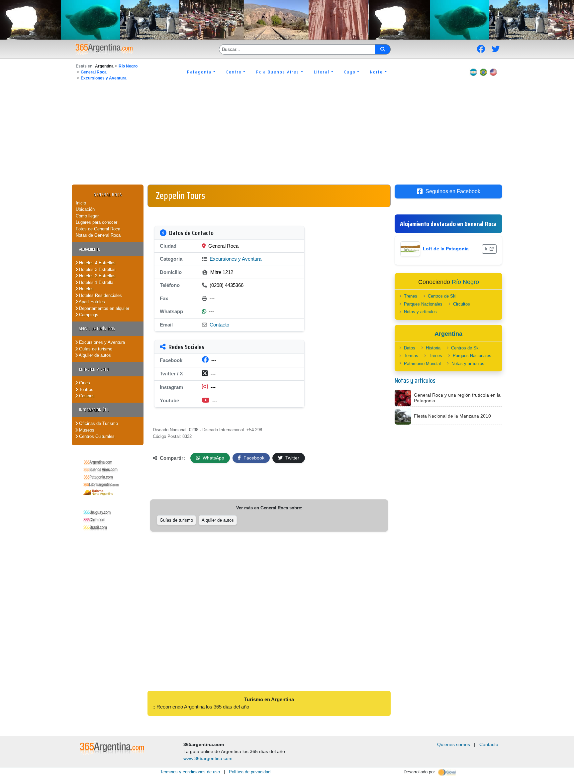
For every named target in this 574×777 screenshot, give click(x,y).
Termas (411, 355)
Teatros (85, 389)
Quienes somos (453, 744)
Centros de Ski (442, 296)
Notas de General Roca (98, 235)
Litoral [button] (322, 71)
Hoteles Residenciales (100, 295)
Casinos (86, 395)
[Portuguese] (483, 72)
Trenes (410, 296)
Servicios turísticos (97, 328)
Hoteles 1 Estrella (95, 282)
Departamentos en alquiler (103, 308)
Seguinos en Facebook (453, 191)
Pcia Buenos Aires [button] (277, 71)
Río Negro (128, 66)
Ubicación (85, 209)
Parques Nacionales (423, 304)
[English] (493, 72)
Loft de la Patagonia (446, 248)
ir (486, 249)
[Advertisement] (287, 134)
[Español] (473, 72)
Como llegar (87, 215)
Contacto (219, 324)
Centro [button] (234, 71)
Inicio (81, 202)
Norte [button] (376, 71)
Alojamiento (89, 249)
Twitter (291, 457)
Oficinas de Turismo (98, 423)
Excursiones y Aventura (104, 78)
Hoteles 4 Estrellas (97, 262)
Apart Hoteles (91, 301)
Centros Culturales (96, 436)
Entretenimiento (94, 369)
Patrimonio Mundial (422, 363)
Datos (409, 347)
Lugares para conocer (96, 222)
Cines (84, 382)
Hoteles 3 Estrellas (97, 269)
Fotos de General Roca (98, 228)
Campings (88, 314)
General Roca (94, 72)
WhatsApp (212, 457)
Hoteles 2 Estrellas (97, 275)
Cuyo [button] (350, 71)
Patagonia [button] (199, 71)
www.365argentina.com (208, 758)
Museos (86, 430)
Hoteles (86, 288)
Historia (433, 347)
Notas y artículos (420, 311)
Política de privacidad (249, 771)
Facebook (253, 457)
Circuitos (461, 304)
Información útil (94, 409)
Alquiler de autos (94, 355)
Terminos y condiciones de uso (190, 771)
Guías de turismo (95, 348)
